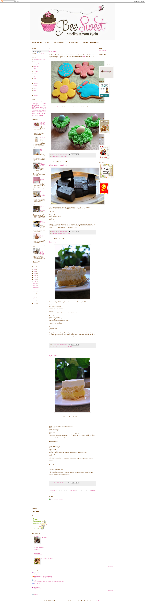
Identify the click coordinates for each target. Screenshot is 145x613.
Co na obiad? (37, 583)
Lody (34, 81)
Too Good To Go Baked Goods (47, 558)
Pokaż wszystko (110, 566)
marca (34, 300)
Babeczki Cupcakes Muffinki (58, 156)
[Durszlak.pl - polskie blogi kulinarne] (35, 594)
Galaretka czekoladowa (58, 165)
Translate (42, 53)
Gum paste (37, 108)
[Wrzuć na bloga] (73, 154)
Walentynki (35, 93)
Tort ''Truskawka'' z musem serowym (42, 164)
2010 (35, 303)
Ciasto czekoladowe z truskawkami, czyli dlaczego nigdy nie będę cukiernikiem (49, 581)
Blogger (99, 600)
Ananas (33, 101)
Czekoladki (35, 71)
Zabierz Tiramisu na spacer (42, 235)
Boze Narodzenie (36, 63)
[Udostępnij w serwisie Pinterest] (78, 154)
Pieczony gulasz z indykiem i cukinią (41, 585)
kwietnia (35, 299)
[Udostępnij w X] (75, 154)
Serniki (34, 90)
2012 (35, 279)
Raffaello (52, 242)
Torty (34, 92)
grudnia (35, 283)
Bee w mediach (72, 42)
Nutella (40, 111)
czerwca (35, 295)
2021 (35, 269)
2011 (35, 281)
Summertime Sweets (38, 554)
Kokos (57, 346)
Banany (37, 101)
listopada (35, 285)
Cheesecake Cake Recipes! (39, 547)
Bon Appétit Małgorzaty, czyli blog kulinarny (43, 576)
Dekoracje (35, 107)
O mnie (47, 42)
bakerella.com (37, 553)
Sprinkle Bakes (37, 549)
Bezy (34, 61)
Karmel (44, 108)
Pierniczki (35, 87)
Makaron (33, 111)
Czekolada (55, 233)
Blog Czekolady (37, 580)
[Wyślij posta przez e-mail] (69, 154)
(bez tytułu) (42, 137)
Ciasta (54, 346)
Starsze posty (92, 490)
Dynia (41, 107)
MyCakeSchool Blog (38, 546)
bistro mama (36, 572)
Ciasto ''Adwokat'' (42, 222)
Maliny (37, 111)
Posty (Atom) (56, 493)
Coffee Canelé (43, 537)
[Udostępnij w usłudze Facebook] (76, 154)
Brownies (35, 64)
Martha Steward (57, 106)
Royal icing (41, 113)
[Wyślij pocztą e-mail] (72, 154)
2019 (35, 271)
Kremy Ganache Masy (66, 346)
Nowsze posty (52, 490)
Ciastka (65, 156)
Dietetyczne (35, 75)
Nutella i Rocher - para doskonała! (42, 208)
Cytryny (62, 484)
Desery (34, 73)
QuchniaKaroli (37, 587)
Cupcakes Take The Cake (39, 557)
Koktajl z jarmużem (37, 588)
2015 (35, 273)
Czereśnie (44, 105)
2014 (35, 275)
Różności (68, 233)
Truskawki (41, 115)
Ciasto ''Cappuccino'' (43, 151)
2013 (35, 277)
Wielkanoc (53, 51)
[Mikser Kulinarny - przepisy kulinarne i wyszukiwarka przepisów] (39, 529)
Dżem (34, 76)
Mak (45, 110)
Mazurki (35, 85)
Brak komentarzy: (63, 154)
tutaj (84, 56)
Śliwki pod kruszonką (38, 574)
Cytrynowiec (54, 355)
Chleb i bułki (36, 66)
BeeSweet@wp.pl (102, 50)
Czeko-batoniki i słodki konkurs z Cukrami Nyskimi (42, 251)
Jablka (41, 108)
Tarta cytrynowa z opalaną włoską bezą (42, 193)
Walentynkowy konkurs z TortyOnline (43, 123)
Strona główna (36, 42)
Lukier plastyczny (39, 110)
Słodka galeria (59, 42)
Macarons (35, 83)
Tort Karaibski (42, 178)
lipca (34, 293)
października (36, 287)
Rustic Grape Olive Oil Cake (39, 551)
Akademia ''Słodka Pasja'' (90, 42)
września (35, 289)
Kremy (60, 346)
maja (34, 297)
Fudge (34, 78)
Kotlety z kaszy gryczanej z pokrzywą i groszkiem (43, 577)
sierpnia (35, 291)
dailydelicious (37, 536)
